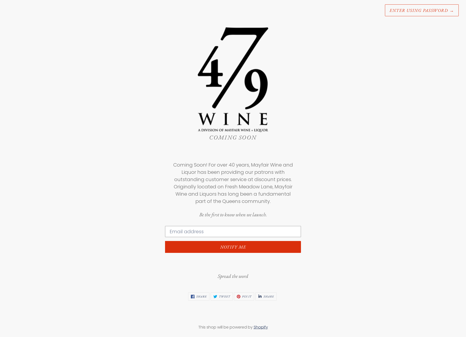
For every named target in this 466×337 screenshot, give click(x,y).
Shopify (261, 327)
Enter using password (422, 10)
